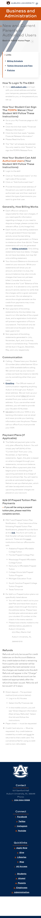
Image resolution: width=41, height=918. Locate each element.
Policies (11, 70)
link (13, 532)
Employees (21, 887)
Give (21, 852)
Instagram (22, 825)
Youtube (22, 830)
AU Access (21, 866)
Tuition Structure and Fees (19, 65)
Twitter (21, 821)
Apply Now (21, 847)
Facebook (22, 816)
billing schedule (19, 248)
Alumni (21, 878)
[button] (37, 4)
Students (21, 873)
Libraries (21, 857)
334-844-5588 (22, 799)
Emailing (10, 383)
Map (21, 861)
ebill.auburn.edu (18, 86)
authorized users (13, 160)
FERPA (12, 110)
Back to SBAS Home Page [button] (16, 40)
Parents (21, 882)
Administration (21, 892)
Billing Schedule (15, 61)
